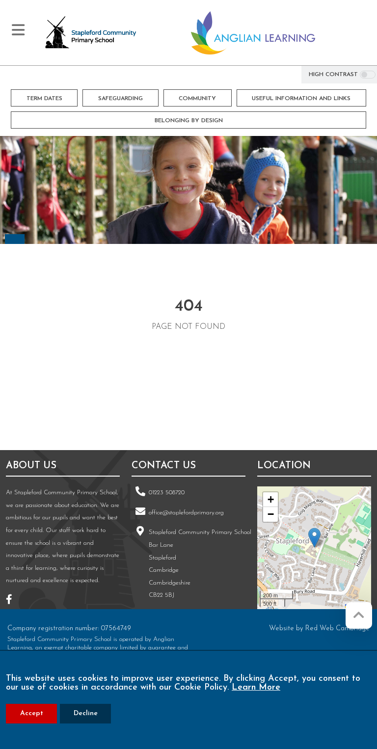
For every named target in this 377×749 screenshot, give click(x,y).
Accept (31, 713)
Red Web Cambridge (337, 628)
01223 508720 (167, 492)
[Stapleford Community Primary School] (91, 33)
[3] (74, 406)
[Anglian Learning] (253, 33)
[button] (314, 538)
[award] (196, 406)
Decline (86, 713)
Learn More (256, 687)
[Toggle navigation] (18, 30)
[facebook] (13, 601)
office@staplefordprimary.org (186, 512)
